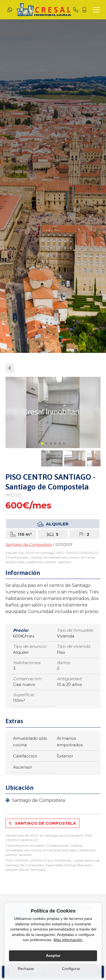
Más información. (68, 940)
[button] (42, 443)
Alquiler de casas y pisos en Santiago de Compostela (9, 368)
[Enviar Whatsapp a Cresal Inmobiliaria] (10, 10)
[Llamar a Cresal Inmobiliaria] (75, 10)
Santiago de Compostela (28, 544)
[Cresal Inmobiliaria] (44, 9)
